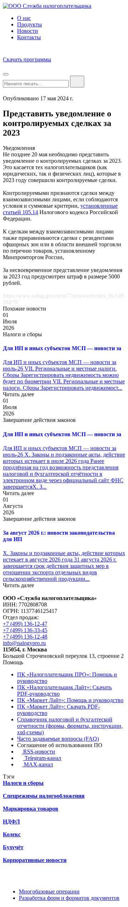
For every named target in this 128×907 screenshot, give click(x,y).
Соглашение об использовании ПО (59, 745)
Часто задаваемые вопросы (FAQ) (58, 739)
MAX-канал (37, 764)
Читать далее (18, 394)
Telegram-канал (42, 758)
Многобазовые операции (49, 891)
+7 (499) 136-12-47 (25, 624)
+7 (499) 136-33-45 (25, 630)
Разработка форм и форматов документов (69, 898)
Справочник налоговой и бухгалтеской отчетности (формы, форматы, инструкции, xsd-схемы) (70, 725)
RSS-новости (38, 752)
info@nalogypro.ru (24, 643)
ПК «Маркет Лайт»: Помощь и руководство (70, 700)
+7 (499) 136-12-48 (25, 637)
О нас (24, 18)
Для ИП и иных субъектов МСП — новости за (62, 348)
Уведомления (19, 148)
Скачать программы (27, 59)
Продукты (29, 24)
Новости (27, 31)
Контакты (29, 37)
